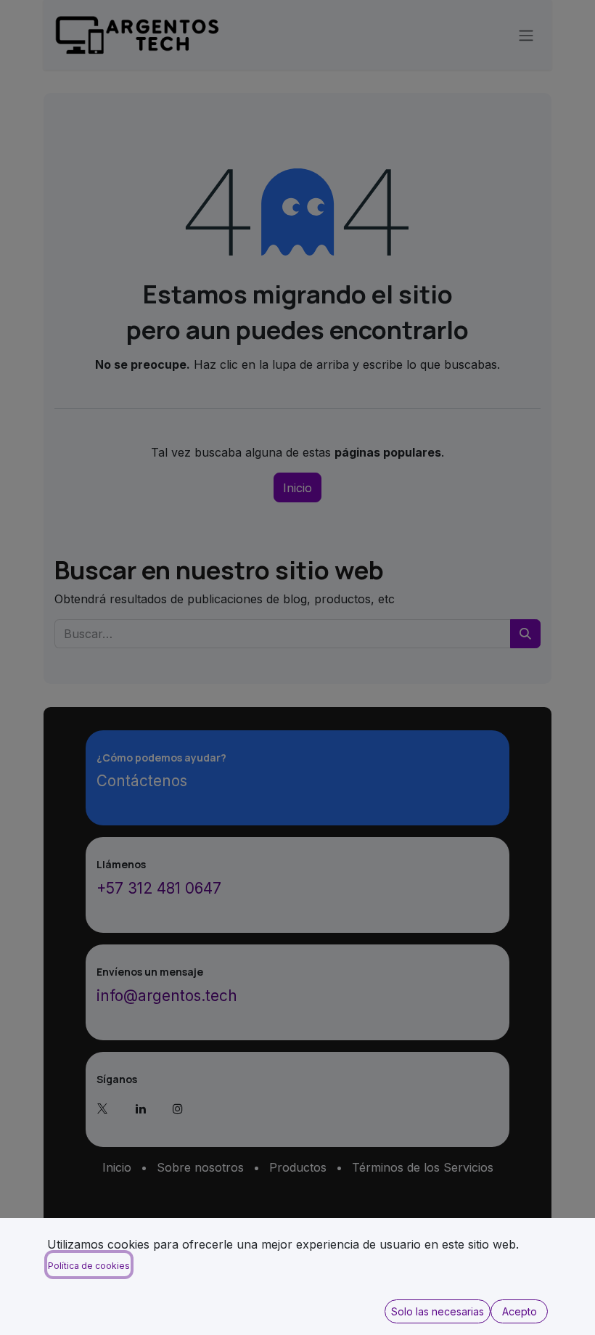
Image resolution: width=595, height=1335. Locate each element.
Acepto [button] (519, 1311)
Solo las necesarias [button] (437, 1311)
